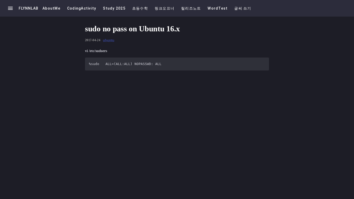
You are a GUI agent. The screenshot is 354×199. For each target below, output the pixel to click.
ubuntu (108, 40)
